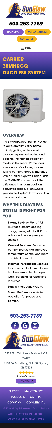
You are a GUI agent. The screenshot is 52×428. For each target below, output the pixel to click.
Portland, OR (39, 353)
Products (18, 397)
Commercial (35, 402)
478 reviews (29, 376)
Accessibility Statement (20, 414)
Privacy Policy (40, 408)
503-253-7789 (26, 24)
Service (14, 391)
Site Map (38, 414)
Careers (35, 397)
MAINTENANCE (33, 391)
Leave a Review (26, 381)
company (14, 402)
